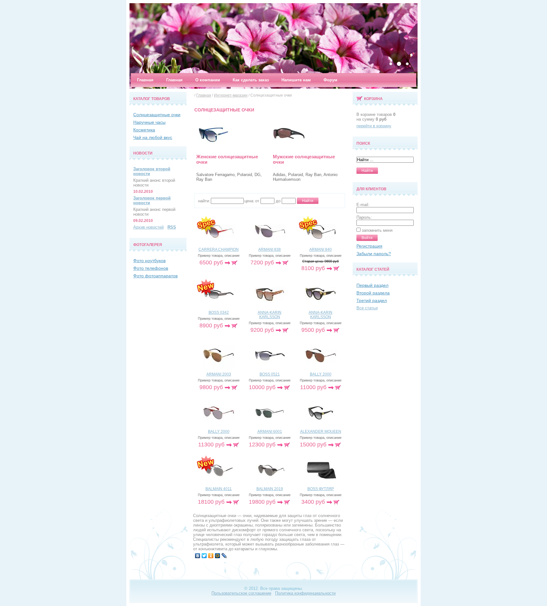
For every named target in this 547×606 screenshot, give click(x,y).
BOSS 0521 (270, 374)
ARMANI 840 (320, 249)
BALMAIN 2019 (269, 489)
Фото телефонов (150, 268)
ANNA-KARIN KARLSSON (269, 314)
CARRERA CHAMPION (218, 249)
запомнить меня (377, 230)
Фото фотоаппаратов (155, 275)
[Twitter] (204, 556)
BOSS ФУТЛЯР (320, 489)
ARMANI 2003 (218, 374)
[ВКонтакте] (197, 556)
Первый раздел (372, 285)
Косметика (144, 129)
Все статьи (367, 308)
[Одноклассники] (211, 556)
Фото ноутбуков (149, 260)
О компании (207, 80)
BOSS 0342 (219, 312)
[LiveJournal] (224, 556)
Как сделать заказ (251, 80)
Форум (330, 80)
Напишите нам (296, 80)
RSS (171, 227)
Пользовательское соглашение (241, 593)
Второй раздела (373, 292)
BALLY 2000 (320, 374)
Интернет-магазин (231, 95)
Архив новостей (148, 227)
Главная (145, 80)
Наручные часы (149, 122)
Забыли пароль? (373, 253)
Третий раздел (371, 300)
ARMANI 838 (269, 249)
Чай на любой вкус (152, 137)
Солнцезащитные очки (156, 114)
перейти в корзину (373, 125)
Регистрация (369, 246)
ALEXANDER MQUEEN (320, 431)
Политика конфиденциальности (305, 593)
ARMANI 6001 (269, 431)
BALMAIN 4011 (218, 489)
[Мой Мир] (217, 556)
